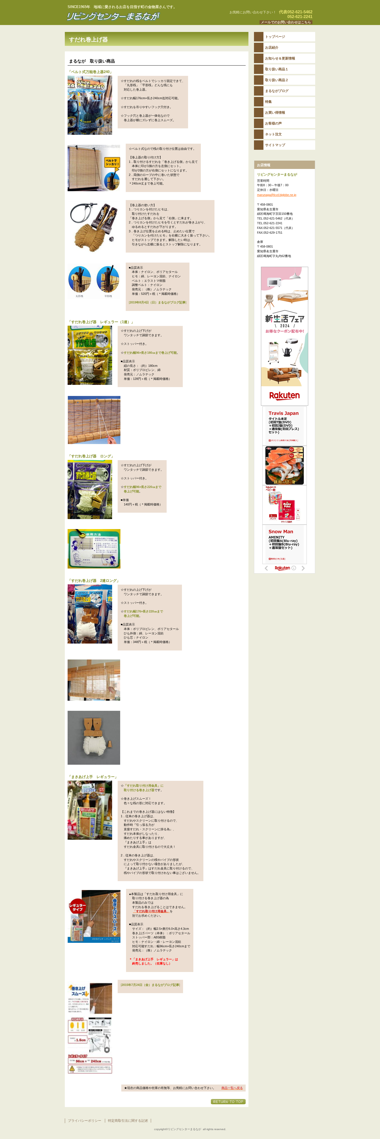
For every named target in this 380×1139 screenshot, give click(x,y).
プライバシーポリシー (84, 1121)
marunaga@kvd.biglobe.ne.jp (276, 194)
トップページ (275, 37)
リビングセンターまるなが (134, 16)
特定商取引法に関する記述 (128, 1121)
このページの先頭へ (228, 1101)
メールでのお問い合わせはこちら (286, 22)
